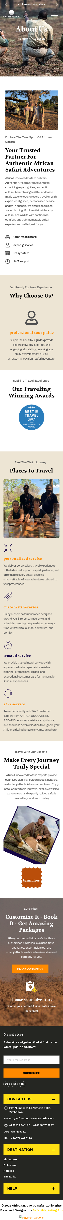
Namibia (9, 1170)
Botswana (10, 1165)
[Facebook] (7, 1084)
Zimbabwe (10, 1159)
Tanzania (10, 1176)
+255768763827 (43, 1125)
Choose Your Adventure (31, 999)
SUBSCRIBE (31, 1073)
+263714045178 (19, 1125)
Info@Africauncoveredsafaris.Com (31, 1118)
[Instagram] (14, 1084)
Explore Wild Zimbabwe (31, 4)
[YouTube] (22, 1084)
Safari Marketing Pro (48, 1210)
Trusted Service (17, 655)
